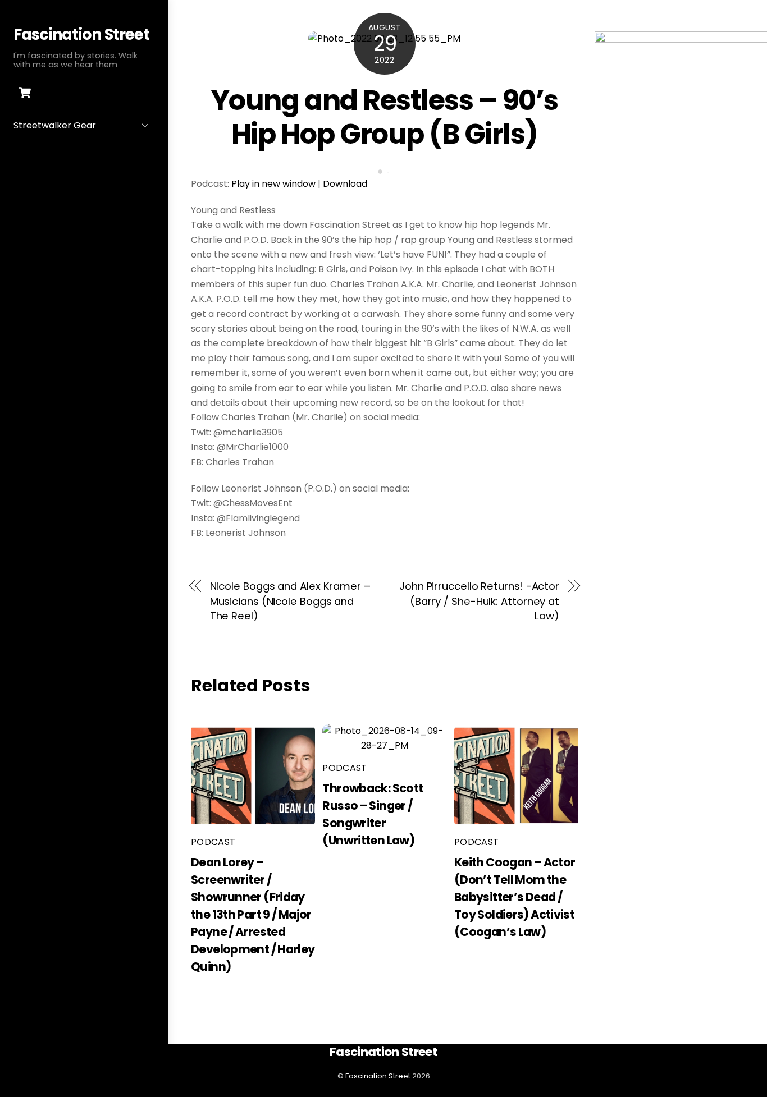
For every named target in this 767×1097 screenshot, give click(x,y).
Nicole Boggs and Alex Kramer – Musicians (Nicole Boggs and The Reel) (290, 601)
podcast (213, 842)
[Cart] (24, 92)
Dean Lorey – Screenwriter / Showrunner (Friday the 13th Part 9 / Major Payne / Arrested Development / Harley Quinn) (253, 914)
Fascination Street (377, 1076)
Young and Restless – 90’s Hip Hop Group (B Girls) (384, 117)
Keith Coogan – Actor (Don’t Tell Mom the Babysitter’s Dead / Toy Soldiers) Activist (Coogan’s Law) (515, 897)
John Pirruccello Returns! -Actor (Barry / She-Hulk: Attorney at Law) (479, 601)
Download (345, 183)
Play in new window (273, 183)
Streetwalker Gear (54, 125)
